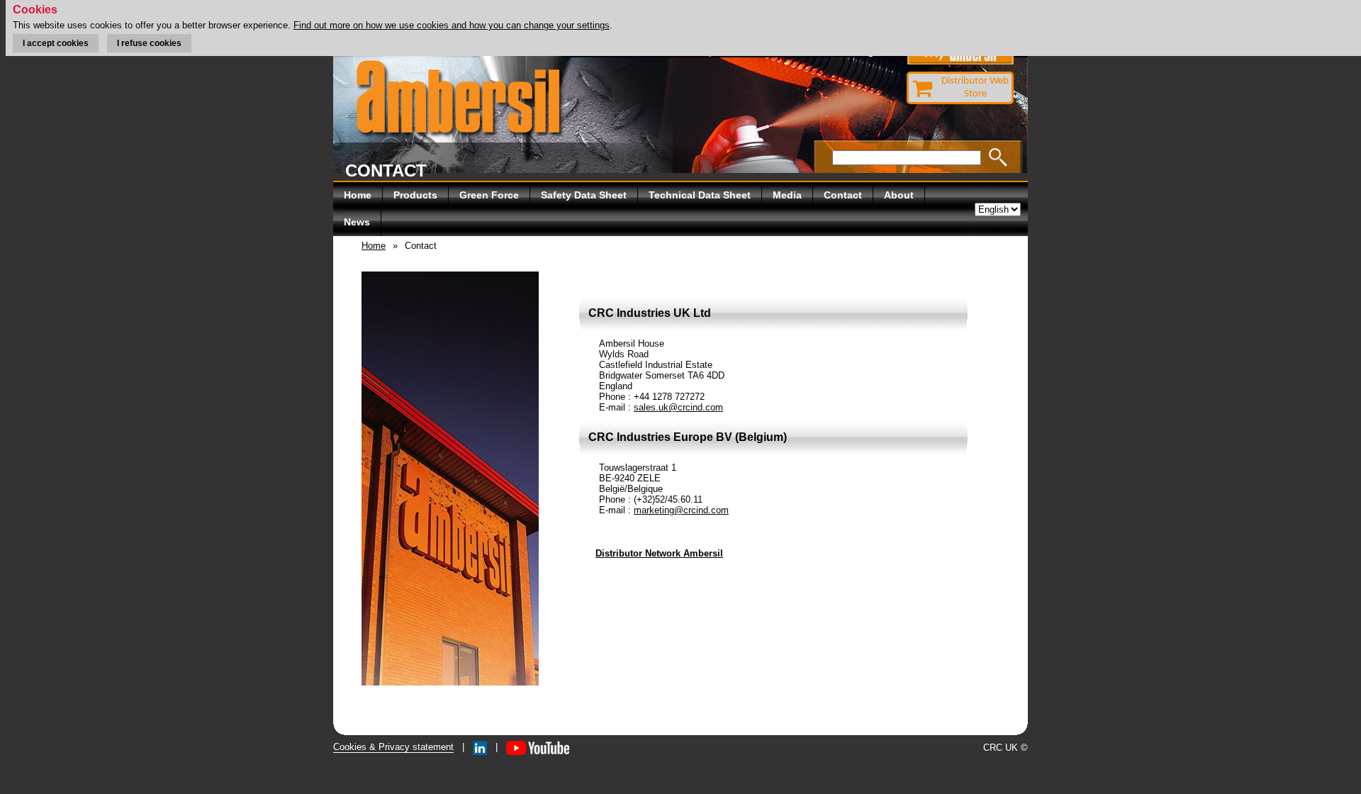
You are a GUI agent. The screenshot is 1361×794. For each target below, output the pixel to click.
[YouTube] (537, 747)
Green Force (489, 195)
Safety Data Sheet (584, 195)
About (899, 195)
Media (787, 195)
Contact (843, 195)
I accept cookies (56, 43)
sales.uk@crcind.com (678, 407)
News (357, 222)
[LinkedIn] (480, 747)
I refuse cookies (149, 43)
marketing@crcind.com (681, 510)
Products (415, 195)
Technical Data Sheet (700, 195)
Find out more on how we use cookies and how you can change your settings (451, 25)
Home (357, 195)
